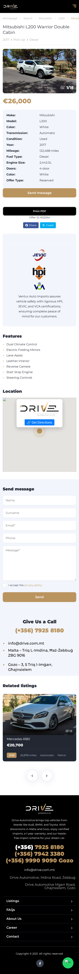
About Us (13, 919)
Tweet (50, 225)
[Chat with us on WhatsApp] (67, 962)
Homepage (10, 18)
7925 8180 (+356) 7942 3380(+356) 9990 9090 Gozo (39, 854)
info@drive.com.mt (39, 870)
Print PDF (39, 211)
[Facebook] (40, 963)
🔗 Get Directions (39, 422)
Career (11, 927)
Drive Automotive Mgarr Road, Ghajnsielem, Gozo (50, 886)
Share (32, 225)
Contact (12, 936)
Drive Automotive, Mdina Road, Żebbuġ (42, 878)
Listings (12, 901)
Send (39, 597)
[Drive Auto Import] (11, 6)
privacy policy (33, 585)
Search (28, 18)
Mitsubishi (45, 18)
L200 (61, 18)
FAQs (10, 910)
